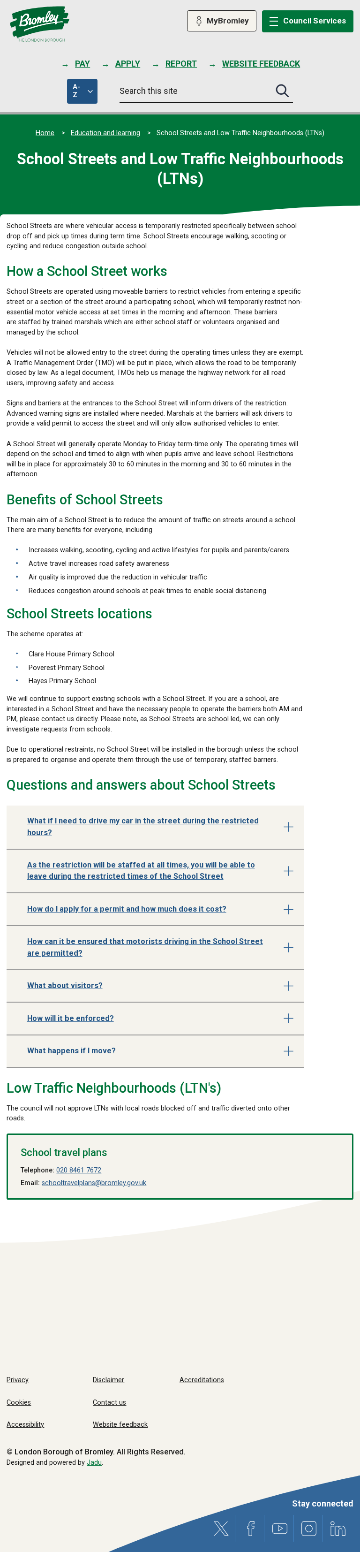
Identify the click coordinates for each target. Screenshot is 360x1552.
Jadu (94, 1463)
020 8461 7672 (78, 1170)
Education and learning (105, 133)
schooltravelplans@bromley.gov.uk (94, 1183)
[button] (155, 828)
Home (45, 133)
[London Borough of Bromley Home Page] (40, 24)
